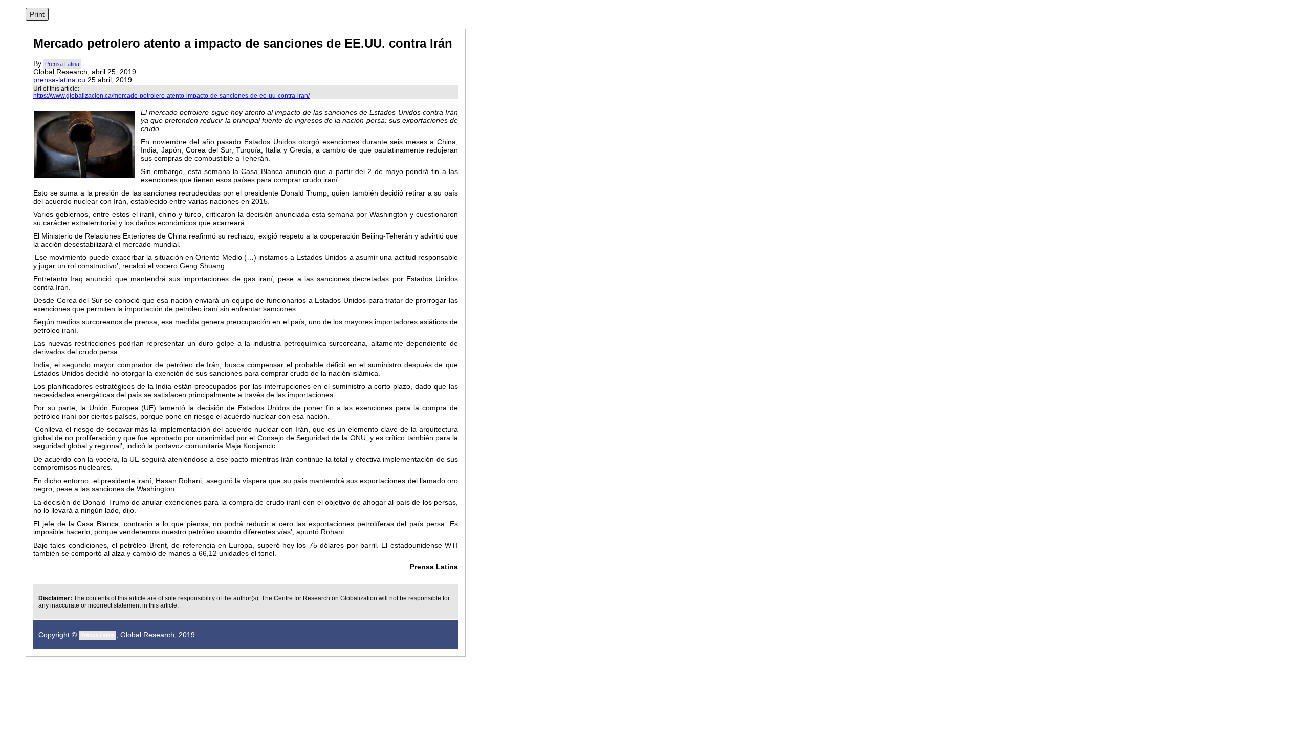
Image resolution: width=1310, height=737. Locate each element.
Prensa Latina (62, 64)
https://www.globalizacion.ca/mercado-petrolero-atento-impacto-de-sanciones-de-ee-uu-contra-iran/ (171, 95)
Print (37, 14)
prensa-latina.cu (59, 80)
